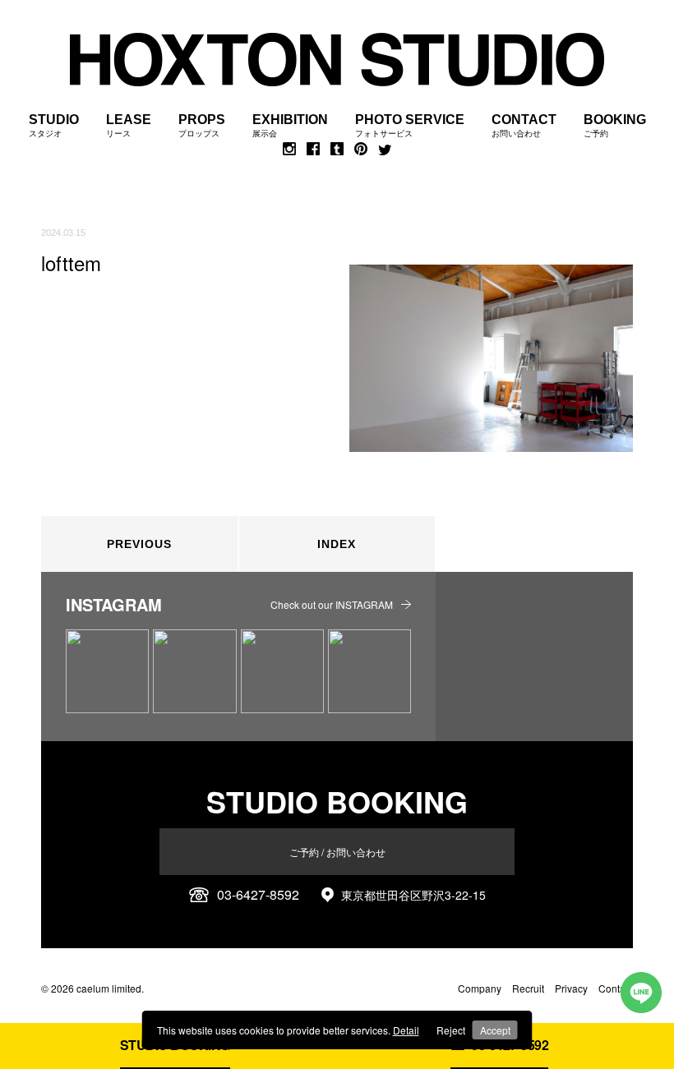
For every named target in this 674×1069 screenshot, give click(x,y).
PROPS (201, 125)
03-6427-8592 (258, 894)
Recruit (528, 988)
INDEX (336, 544)
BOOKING (615, 125)
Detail (406, 1030)
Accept (495, 1030)
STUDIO (54, 125)
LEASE (128, 125)
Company (479, 988)
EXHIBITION (290, 125)
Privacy (571, 988)
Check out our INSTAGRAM (331, 604)
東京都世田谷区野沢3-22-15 (413, 894)
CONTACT (524, 125)
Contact (615, 988)
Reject (450, 1030)
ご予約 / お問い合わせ (337, 852)
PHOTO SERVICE (409, 125)
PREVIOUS (139, 544)
